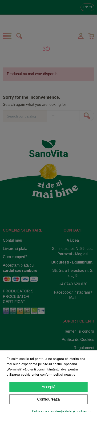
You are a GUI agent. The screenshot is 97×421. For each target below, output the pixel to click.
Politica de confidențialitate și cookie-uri (61, 411)
